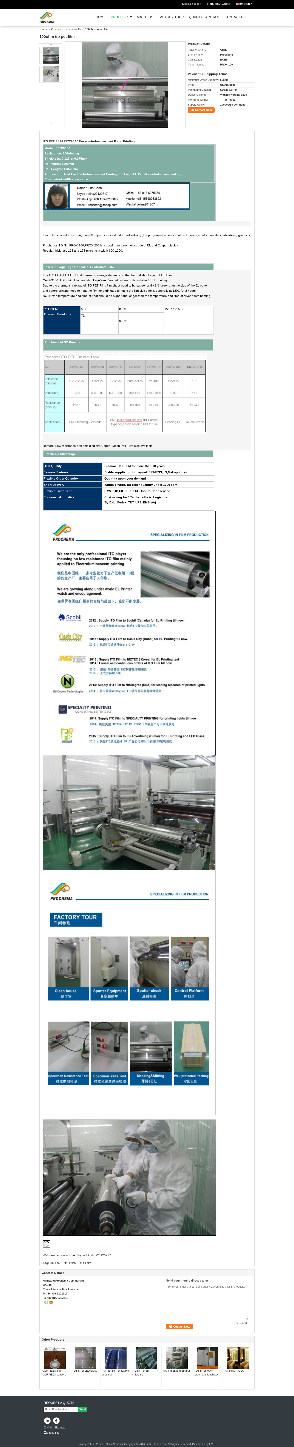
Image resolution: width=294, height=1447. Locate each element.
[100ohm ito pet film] (125, 84)
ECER (213, 1444)
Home (101, 17)
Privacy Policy (86, 1444)
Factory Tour (171, 17)
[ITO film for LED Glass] (85, 1358)
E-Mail (48, 1427)
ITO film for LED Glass (84, 1370)
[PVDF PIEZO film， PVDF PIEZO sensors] (55, 1358)
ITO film (54, 1263)
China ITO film (104, 1444)
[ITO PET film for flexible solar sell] (116, 1358)
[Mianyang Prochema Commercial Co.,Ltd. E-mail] (51, 1302)
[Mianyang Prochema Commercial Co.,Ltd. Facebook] (56, 1421)
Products (120, 17)
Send (82, 1409)
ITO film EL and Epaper (176, 1370)
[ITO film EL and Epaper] (177, 1358)
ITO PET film (67, 1263)
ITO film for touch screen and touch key (205, 1372)
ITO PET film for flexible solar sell (115, 1372)
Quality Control (204, 17)
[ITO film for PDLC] (238, 1358)
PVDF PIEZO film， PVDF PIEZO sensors (53, 1372)
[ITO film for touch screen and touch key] (207, 1358)
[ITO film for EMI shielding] (146, 1358)
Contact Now (203, 110)
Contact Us (235, 17)
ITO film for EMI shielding (141, 1372)
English (245, 3)
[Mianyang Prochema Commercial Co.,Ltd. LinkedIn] (47, 1421)
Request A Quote (218, 3)
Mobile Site (52, 1432)
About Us (145, 17)
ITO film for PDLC (234, 1370)
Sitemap (59, 1427)
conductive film (73, 29)
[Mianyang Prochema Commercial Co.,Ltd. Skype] (45, 1302)
